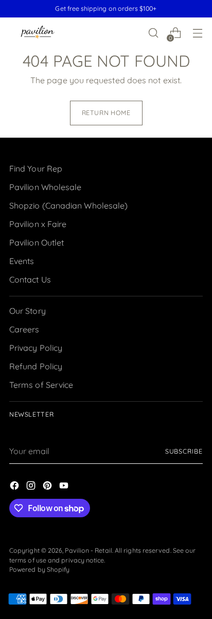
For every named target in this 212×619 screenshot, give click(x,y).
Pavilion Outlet (36, 242)
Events (21, 261)
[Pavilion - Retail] (37, 33)
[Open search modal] (153, 33)
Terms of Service (41, 385)
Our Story (27, 311)
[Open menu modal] (197, 33)
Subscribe (184, 451)
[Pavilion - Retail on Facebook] (15, 487)
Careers (24, 329)
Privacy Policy (35, 348)
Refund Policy (35, 366)
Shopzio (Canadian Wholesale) (68, 205)
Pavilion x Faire (37, 224)
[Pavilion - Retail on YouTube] (65, 487)
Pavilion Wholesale (45, 187)
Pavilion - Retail (88, 550)
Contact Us (30, 279)
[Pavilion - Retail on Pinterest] (48, 487)
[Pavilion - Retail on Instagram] (32, 487)
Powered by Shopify (39, 569)
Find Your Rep (35, 168)
